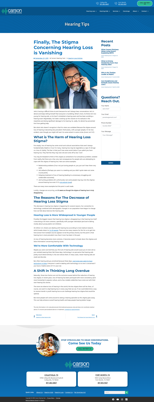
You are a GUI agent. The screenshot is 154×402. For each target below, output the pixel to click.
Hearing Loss (90, 11)
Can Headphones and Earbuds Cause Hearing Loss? (110, 82)
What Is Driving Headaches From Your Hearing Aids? (109, 62)
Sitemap (58, 398)
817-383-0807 (104, 4)
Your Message (106, 131)
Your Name (105, 106)
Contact (144, 11)
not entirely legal (65, 182)
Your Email (105, 114)
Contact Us (69, 392)
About (135, 11)
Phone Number (106, 123)
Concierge (126, 11)
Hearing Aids (104, 11)
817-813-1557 (122, 4)
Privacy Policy (50, 398)
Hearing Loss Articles (75, 58)
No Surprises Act (80, 392)
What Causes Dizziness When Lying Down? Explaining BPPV (110, 51)
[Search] (126, 392)
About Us (39, 392)
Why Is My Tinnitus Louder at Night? (108, 73)
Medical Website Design (32, 401)
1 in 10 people (53, 230)
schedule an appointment (72, 310)
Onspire (42, 401)
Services (115, 11)
